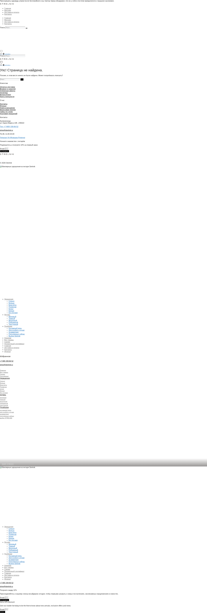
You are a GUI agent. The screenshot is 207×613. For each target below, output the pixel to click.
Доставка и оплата (11, 12)
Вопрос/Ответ (5, 95)
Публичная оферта (7, 91)
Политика (4, 93)
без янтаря (4, 393)
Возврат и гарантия (8, 89)
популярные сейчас (7, 416)
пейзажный (4, 403)
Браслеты (12, 305)
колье (2, 389)
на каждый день (5, 410)
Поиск (2, 27)
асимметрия (4, 414)
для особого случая (7, 412)
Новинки (7, 338)
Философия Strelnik (8, 110)
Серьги (11, 301)
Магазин (7, 10)
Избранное (5, 356)
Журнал (3, 106)
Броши (11, 311)
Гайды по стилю (6, 112)
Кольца (11, 303)
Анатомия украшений (8, 114)
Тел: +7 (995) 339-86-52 (9, 127)
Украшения (8, 299)
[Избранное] (1, 51)
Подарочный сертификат (14, 344)
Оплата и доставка (7, 87)
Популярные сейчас (17, 334)
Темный (12, 319)
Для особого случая (16, 330)
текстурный (4, 405)
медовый (3, 397)
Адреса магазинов (7, 108)
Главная (7, 8)
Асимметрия (14, 332)
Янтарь (7, 315)
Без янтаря (13, 313)
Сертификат (4, 376)
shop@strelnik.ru (6, 130)
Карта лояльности (7, 97)
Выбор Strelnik (14, 336)
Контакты (8, 14)
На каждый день (15, 328)
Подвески (12, 307)
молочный (3, 401)
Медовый (12, 317)
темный (2, 399)
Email (2, 149)
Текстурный (13, 324)
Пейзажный (13, 322)
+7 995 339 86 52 (6, 361)
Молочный (13, 320)
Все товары (9, 340)
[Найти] (22, 79)
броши (2, 391)
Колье (11, 309)
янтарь (3, 395)
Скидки (7, 342)
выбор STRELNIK (6, 418)
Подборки (8, 326)
